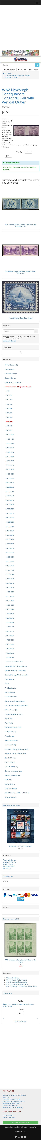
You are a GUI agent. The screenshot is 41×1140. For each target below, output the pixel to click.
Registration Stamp (11, 740)
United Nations (10, 784)
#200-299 (8, 400)
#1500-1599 (9, 456)
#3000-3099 (9, 522)
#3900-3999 (9, 561)
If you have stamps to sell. (11, 1099)
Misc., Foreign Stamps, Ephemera (16, 705)
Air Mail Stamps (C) (11, 365)
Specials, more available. (11, 919)
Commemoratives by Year (13, 771)
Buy (8, 156)
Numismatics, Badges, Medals (15, 701)
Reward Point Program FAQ (12, 1103)
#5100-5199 (9, 614)
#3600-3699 (9, 548)
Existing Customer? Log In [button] (21, 1122)
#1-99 (7, 391)
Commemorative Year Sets (14, 662)
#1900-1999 (9, 474)
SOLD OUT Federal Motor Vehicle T (17, 793)
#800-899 (8, 426)
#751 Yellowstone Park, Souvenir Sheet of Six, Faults (20, 961)
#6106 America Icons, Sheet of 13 (20, 846)
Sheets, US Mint (10, 758)
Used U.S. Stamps (11, 788)
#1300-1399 (9, 448)
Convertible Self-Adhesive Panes (16, 666)
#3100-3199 (9, 526)
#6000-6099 (9, 653)
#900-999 (8, 430)
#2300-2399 (9, 491)
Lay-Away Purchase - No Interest (14, 1101)
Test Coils (8, 780)
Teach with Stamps (9, 860)
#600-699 (8, 417)
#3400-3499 (9, 539)
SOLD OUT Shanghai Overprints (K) (17, 749)
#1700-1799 (9, 465)
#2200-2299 (9, 487)
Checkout (22, 70)
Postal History (9, 736)
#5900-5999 (9, 649)
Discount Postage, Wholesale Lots (16, 675)
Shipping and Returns (10, 1105)
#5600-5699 (9, 635)
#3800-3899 (9, 557)
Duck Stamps (9, 679)
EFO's (7, 684)
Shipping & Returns (9, 862)
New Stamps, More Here (11, 805)
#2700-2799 (9, 509)
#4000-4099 (9, 566)
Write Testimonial (20, 1021)
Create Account (8, 1115)
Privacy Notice (8, 864)
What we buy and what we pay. (13, 1108)
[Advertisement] (20, 27)
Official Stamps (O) (11, 710)
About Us (6, 1097)
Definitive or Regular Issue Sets (15, 670)
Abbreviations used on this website (14, 1095)
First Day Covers (10, 688)
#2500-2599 (9, 500)
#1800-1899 (9, 469)
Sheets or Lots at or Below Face (15, 753)
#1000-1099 (9, 435)
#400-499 (8, 408)
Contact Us (7, 868)
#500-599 (8, 413)
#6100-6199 (9, 657)
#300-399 (8, 404)
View (20, 1013)
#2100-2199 (9, 483)
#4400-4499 (9, 583)
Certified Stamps (10, 378)
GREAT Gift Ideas (11, 697)
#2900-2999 (9, 518)
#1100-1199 (9, 439)
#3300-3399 (9, 535)
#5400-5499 (9, 627)
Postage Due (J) (10, 732)
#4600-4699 (9, 592)
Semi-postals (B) (10, 745)
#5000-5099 (9, 609)
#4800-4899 (9, 601)
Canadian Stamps (11, 374)
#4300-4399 (9, 579)
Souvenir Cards (10, 762)
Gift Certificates (10, 692)
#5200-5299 (9, 618)
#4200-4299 (9, 574)
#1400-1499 (9, 452)
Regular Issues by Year (12, 775)
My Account (34, 70)
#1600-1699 (9, 461)
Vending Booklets (10, 797)
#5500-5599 (9, 631)
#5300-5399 (9, 622)
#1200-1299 (9, 443)
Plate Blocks (9, 723)
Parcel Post (8, 718)
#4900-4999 (9, 605)
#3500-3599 (9, 544)
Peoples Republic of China (13, 714)
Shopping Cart (8, 876)
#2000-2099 (9, 478)
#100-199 (8, 395)
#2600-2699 (9, 504)
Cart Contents (10, 70)
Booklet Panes (9, 369)
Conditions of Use (9, 866)
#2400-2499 (9, 496)
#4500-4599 (9, 587)
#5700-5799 (9, 640)
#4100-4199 (9, 570)
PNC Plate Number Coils (13, 727)
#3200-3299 (9, 531)
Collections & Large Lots (13, 382)
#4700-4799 (9, 596)
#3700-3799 (9, 552)
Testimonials (7, 993)
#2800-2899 (9, 513)
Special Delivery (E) (11, 767)
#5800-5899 (9, 644)
